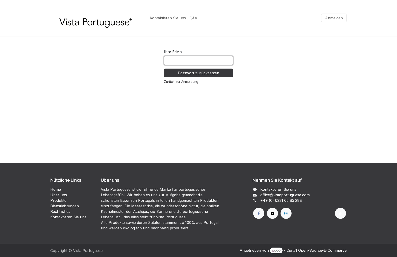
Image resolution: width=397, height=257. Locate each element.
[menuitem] (168, 18)
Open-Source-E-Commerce (322, 250)
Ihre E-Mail (173, 51)
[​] (258, 213)
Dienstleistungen (64, 206)
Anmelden (334, 18)
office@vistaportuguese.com (285, 195)
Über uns (58, 195)
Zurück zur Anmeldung (181, 82)
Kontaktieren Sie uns (68, 217)
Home (55, 189)
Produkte (58, 200)
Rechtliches (60, 211)
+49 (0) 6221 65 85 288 (281, 200)
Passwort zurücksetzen (198, 73)
